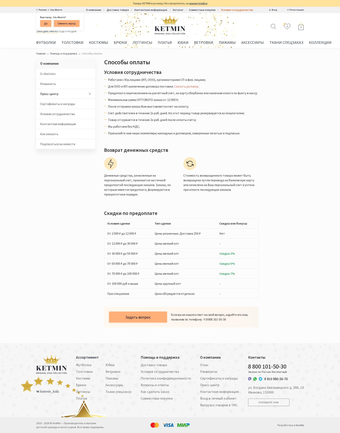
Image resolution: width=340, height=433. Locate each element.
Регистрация (297, 10)
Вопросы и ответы (155, 385)
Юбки (182, 42)
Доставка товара (118, 10)
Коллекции (320, 42)
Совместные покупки (202, 10)
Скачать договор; (186, 86)
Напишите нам (269, 402)
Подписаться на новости (57, 144)
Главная (40, 53)
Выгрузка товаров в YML (219, 405)
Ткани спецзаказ (286, 42)
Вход (274, 10)
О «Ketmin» (48, 74)
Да (45, 23)
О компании (93, 10)
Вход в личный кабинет (218, 398)
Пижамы (227, 42)
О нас (204, 365)
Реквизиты (48, 84)
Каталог (178, 10)
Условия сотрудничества (237, 10)
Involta (300, 425)
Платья (165, 42)
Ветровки (203, 42)
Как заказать (49, 134)
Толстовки (72, 42)
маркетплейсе (198, 3)
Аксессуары (252, 42)
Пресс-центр (49, 94)
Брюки (120, 42)
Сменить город (67, 23)
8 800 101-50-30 (267, 366)
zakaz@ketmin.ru (47, 31)
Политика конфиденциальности (166, 378)
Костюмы (98, 42)
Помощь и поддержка (63, 53)
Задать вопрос (138, 317)
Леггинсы (142, 42)
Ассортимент (87, 357)
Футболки (46, 42)
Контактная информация (150, 10)
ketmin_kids (49, 391)
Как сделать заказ (155, 391)
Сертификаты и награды (57, 104)
